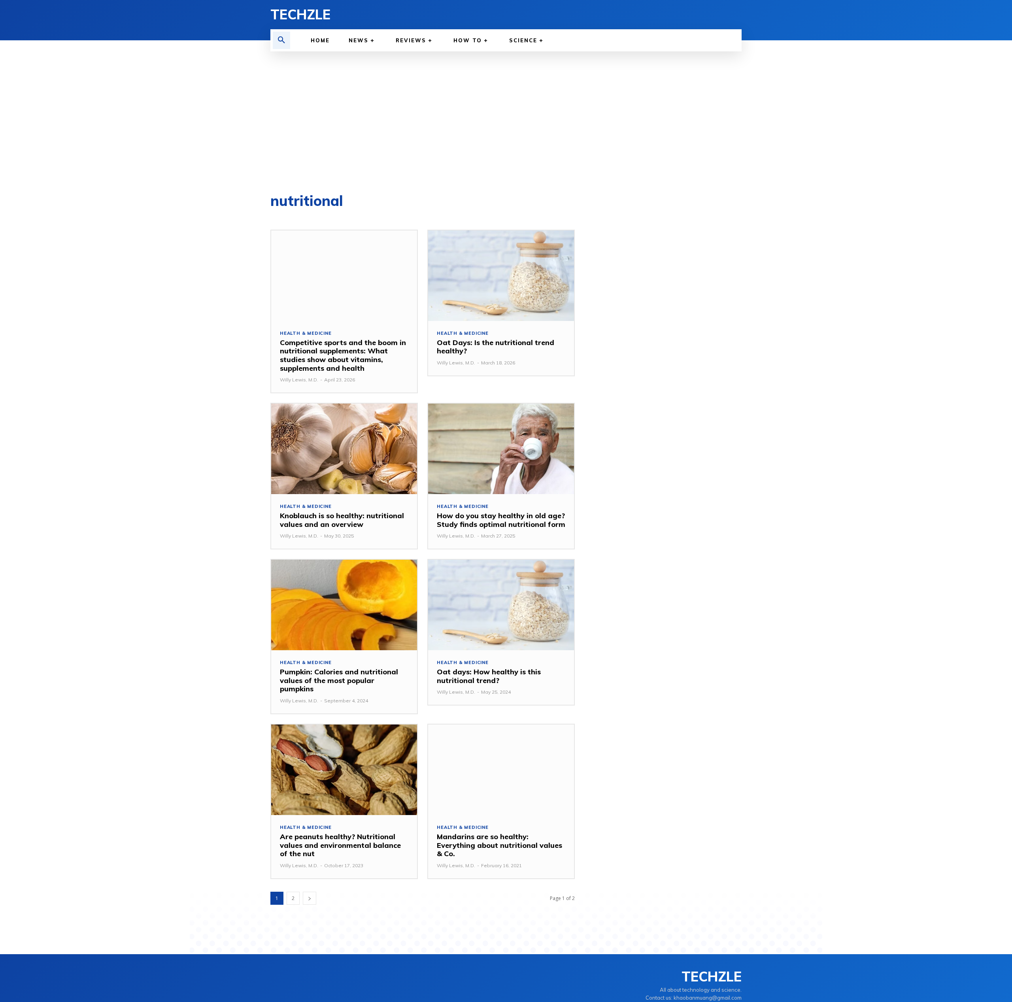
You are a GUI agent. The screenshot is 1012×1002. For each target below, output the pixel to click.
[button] (281, 40)
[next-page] (309, 898)
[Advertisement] (506, 110)
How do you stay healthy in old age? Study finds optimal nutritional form (501, 520)
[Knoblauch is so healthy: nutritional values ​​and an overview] (344, 449)
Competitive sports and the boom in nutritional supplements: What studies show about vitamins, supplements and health (343, 355)
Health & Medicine (306, 333)
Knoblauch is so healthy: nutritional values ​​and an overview (342, 520)
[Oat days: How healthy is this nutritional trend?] (501, 605)
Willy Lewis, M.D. (299, 380)
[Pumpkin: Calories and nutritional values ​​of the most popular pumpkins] (344, 605)
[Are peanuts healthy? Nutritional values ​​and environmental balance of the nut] (344, 770)
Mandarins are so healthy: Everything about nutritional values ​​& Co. (500, 845)
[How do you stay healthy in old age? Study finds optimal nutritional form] (501, 449)
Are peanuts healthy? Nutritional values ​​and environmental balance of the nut (340, 845)
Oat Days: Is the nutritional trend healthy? (495, 347)
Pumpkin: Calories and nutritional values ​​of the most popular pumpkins (339, 680)
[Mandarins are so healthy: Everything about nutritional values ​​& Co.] (501, 770)
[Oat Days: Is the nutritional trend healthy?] (501, 275)
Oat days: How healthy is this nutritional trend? (489, 676)
